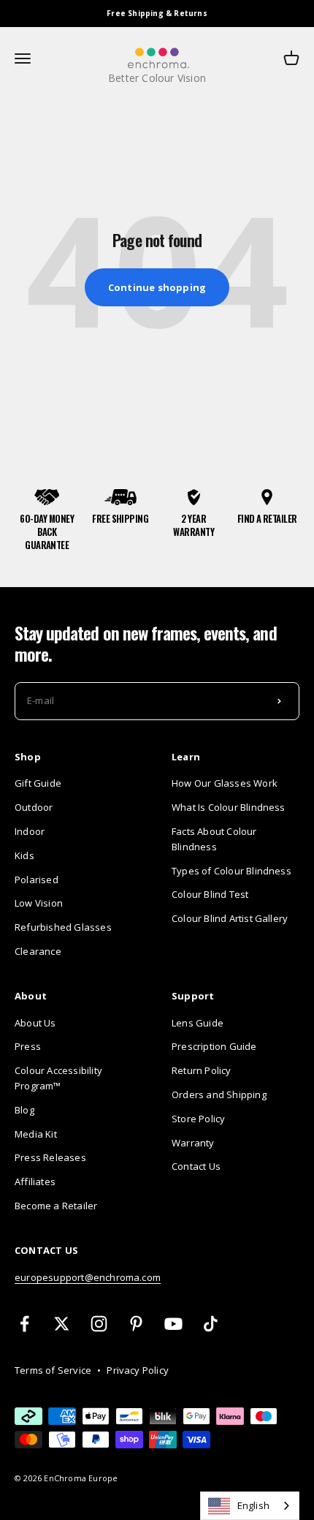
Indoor (30, 831)
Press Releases (50, 1157)
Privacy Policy (138, 1370)
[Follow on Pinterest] (136, 1324)
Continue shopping (157, 287)
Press (28, 1046)
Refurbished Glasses (63, 927)
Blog (24, 1109)
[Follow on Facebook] (24, 1324)
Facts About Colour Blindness (214, 839)
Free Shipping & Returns (157, 13)
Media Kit (36, 1134)
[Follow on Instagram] (99, 1324)
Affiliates (35, 1181)
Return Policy (201, 1070)
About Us (35, 1022)
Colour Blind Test (210, 894)
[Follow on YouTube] (173, 1324)
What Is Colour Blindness (229, 807)
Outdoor (34, 807)
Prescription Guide (214, 1046)
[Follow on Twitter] (62, 1324)
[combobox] (249, 1505)
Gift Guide (38, 783)
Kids (24, 855)
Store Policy (198, 1118)
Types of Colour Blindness (231, 870)
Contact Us (196, 1166)
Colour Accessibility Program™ (58, 1078)
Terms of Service (53, 1370)
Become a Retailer (56, 1205)
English (253, 1505)
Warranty (193, 1142)
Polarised (36, 879)
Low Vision (39, 903)
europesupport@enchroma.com (88, 1277)
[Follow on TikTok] (211, 1324)
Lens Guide (197, 1022)
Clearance (38, 951)
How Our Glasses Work (224, 783)
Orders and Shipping (219, 1094)
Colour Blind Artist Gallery (230, 918)
